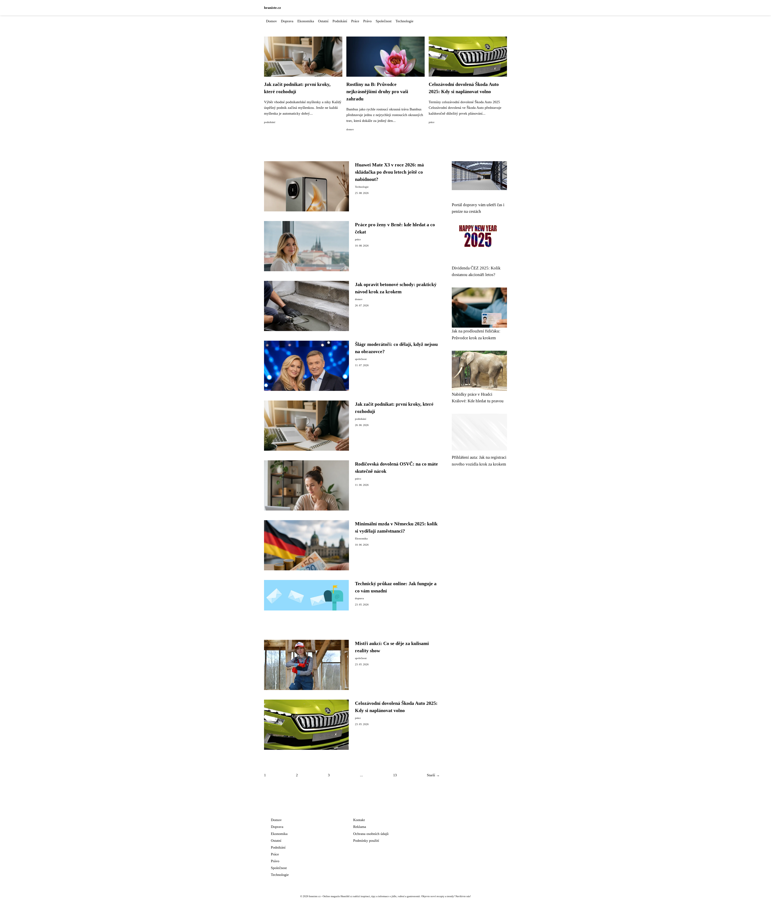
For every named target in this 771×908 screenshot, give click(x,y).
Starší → (433, 775)
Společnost (384, 21)
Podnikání (339, 21)
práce (431, 122)
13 (395, 775)
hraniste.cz (272, 8)
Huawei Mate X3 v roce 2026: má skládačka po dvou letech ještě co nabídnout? (389, 172)
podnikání (269, 122)
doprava (359, 598)
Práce (355, 21)
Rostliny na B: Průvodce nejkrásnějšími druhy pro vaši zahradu (377, 91)
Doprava (287, 21)
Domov (271, 21)
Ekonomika (305, 21)
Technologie (404, 21)
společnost (361, 359)
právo (358, 478)
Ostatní (323, 21)
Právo (367, 21)
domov (350, 129)
